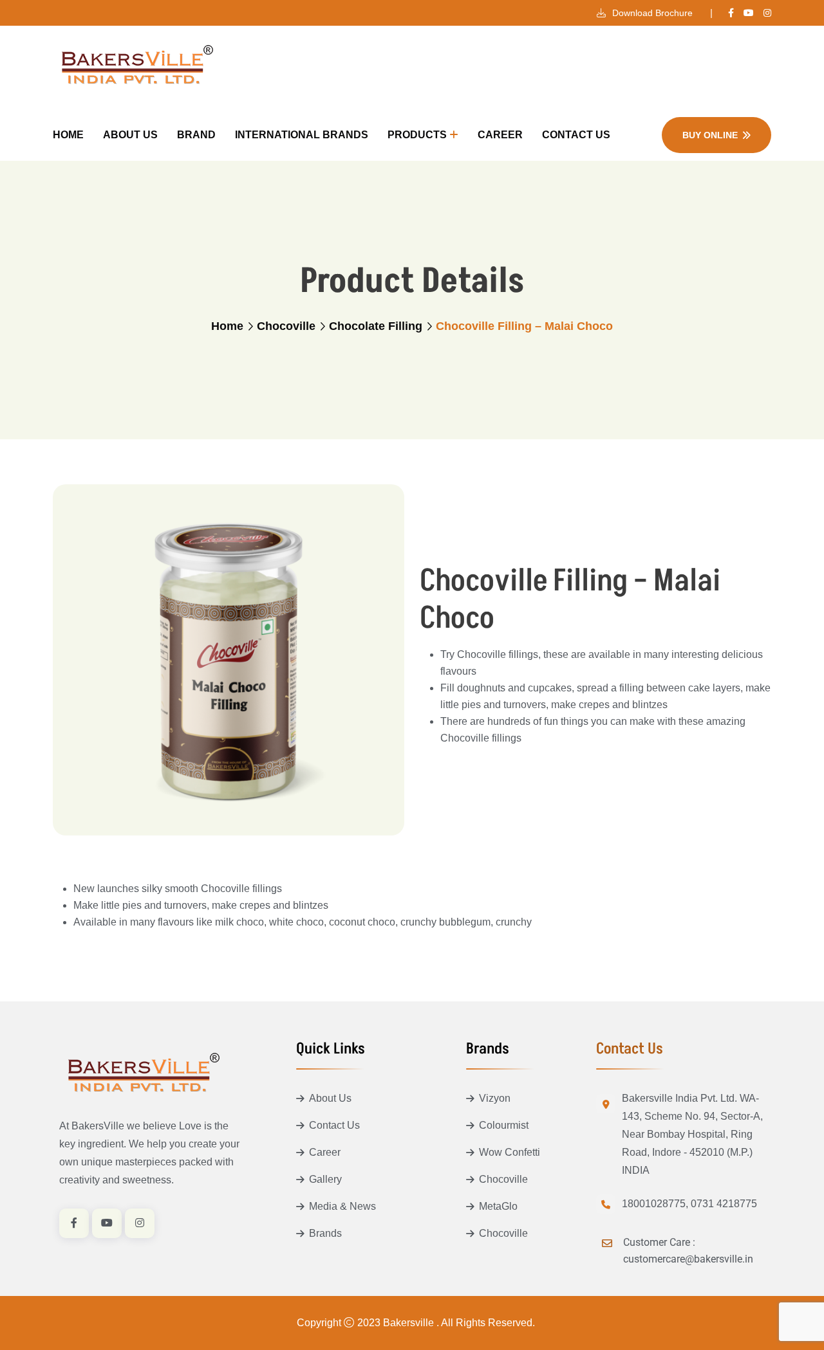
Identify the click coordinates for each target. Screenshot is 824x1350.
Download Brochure (651, 13)
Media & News (342, 1206)
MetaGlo (498, 1206)
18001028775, (655, 1203)
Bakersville (409, 1322)
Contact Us (576, 134)
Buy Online (710, 135)
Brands (325, 1233)
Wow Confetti (509, 1152)
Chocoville (286, 326)
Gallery (325, 1179)
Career (500, 134)
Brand (196, 134)
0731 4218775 (724, 1203)
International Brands (301, 134)
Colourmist (504, 1125)
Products (417, 134)
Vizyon (494, 1098)
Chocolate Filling (375, 326)
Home (68, 134)
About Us (130, 134)
